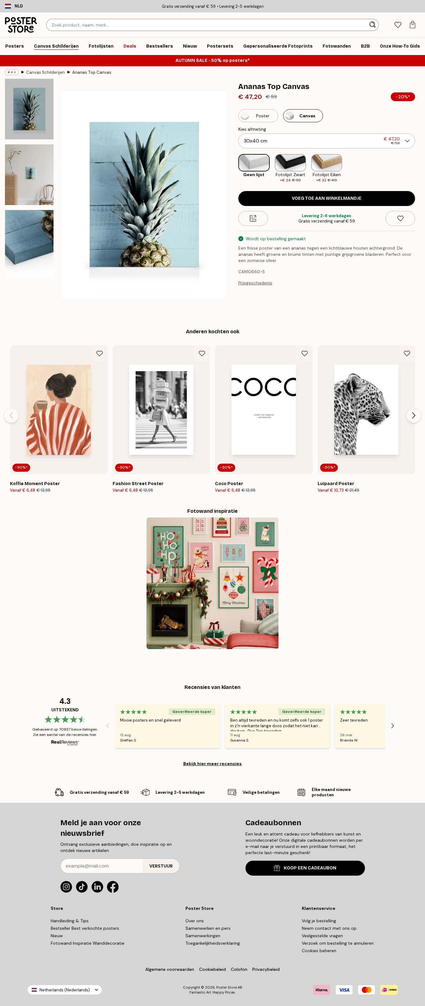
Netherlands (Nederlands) (65, 990)
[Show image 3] (29, 244)
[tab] (397, 25)
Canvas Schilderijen (45, 72)
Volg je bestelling (319, 921)
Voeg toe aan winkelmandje (327, 198)
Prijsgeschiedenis (255, 283)
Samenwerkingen (202, 935)
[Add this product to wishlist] (400, 218)
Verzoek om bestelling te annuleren (338, 943)
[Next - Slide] (420, 168)
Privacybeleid (266, 969)
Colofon (239, 969)
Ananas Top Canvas (91, 72)
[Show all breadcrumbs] (12, 72)
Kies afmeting (252, 129)
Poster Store (226, 987)
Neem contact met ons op (329, 928)
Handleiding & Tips (70, 921)
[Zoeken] (373, 25)
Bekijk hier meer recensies (212, 763)
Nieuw (57, 935)
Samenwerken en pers (208, 928)
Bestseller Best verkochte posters (85, 928)
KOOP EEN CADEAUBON (310, 868)
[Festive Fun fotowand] (212, 583)
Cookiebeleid (212, 969)
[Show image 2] (29, 174)
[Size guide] (253, 218)
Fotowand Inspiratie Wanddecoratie (87, 943)
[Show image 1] (29, 109)
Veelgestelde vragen (322, 935)
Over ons (194, 921)
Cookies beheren (319, 950)
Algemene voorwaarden (169, 969)
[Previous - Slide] (233, 168)
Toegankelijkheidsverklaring (212, 943)
